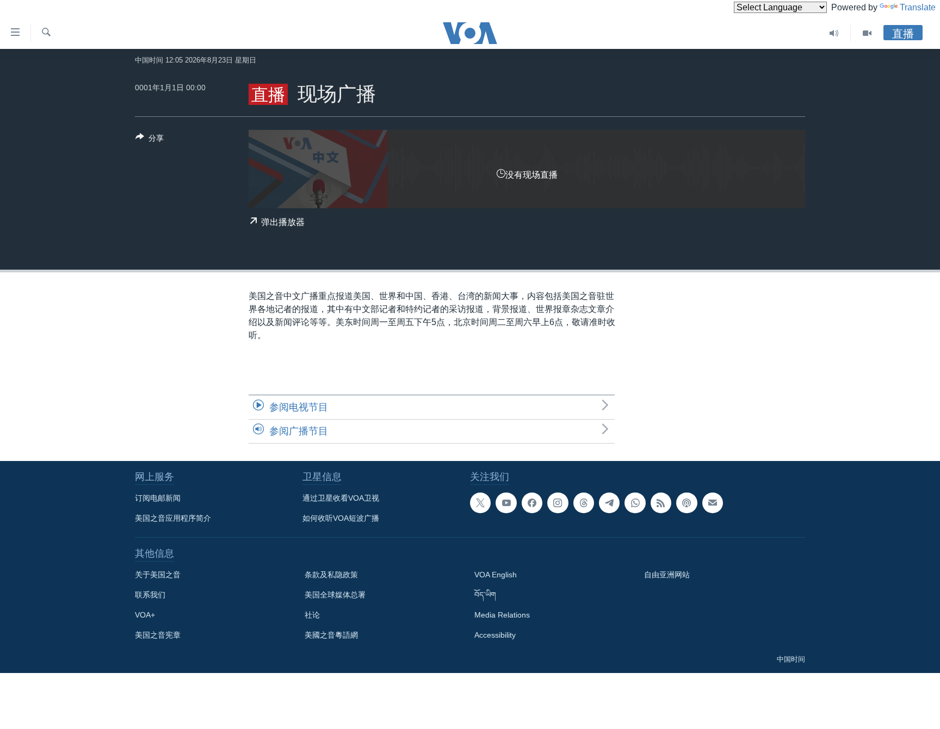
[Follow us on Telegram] (609, 503)
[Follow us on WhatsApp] (634, 503)
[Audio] (834, 33)
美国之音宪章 (158, 635)
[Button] (149, 140)
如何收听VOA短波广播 (340, 518)
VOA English (495, 574)
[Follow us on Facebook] (532, 503)
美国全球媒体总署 (335, 594)
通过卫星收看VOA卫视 (340, 498)
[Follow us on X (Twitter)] (480, 503)
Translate (918, 7)
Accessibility (495, 635)
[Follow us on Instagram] (557, 503)
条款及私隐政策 (331, 574)
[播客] (686, 503)
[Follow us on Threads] (583, 503)
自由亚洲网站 (667, 574)
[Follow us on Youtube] (506, 503)
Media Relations (502, 614)
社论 (312, 614)
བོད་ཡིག (485, 594)
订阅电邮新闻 (158, 498)
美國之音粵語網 (331, 635)
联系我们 (150, 594)
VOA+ (145, 614)
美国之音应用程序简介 (173, 518)
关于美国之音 (158, 574)
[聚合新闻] (661, 503)
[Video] (867, 33)
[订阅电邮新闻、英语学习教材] (712, 503)
